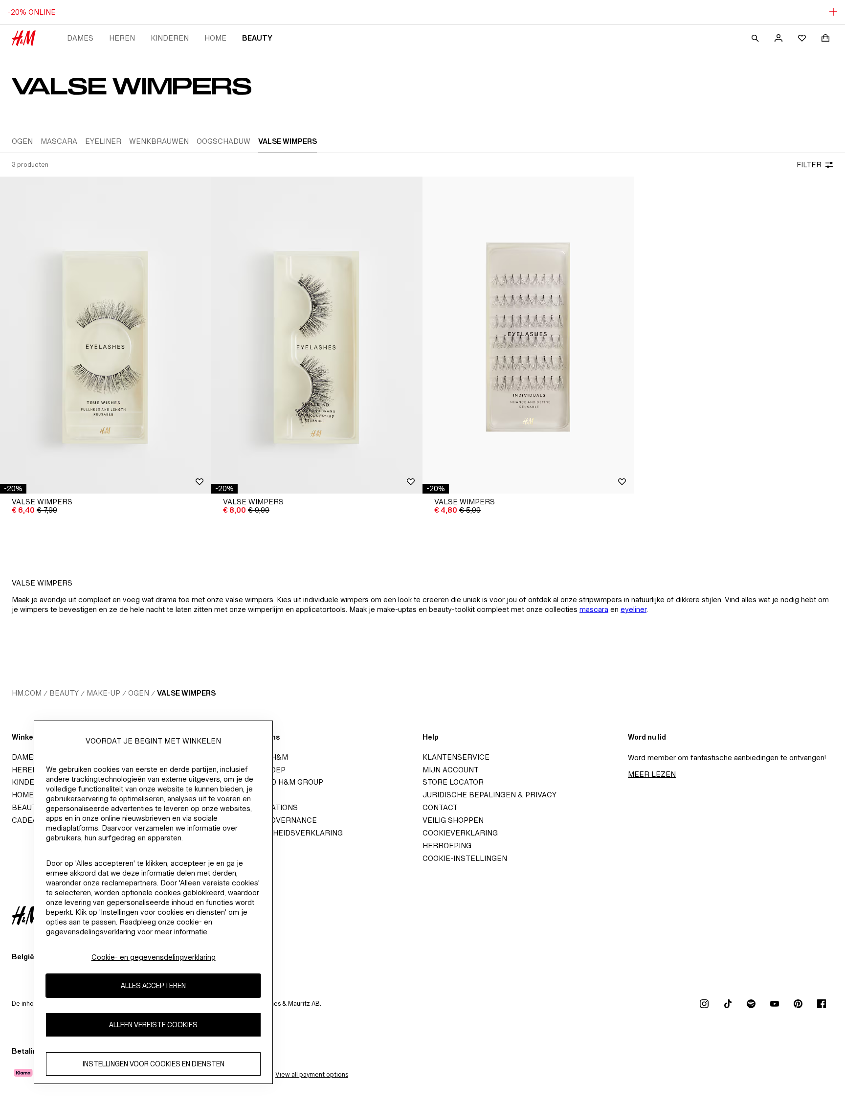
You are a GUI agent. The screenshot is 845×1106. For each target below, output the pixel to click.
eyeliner (633, 609)
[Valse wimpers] (105, 335)
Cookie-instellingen (464, 858)
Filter (809, 164)
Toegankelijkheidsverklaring (280, 833)
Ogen (138, 693)
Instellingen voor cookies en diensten (153, 1064)
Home (215, 38)
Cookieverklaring (460, 833)
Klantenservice (455, 757)
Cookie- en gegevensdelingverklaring (153, 957)
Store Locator (453, 782)
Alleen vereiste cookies (153, 1024)
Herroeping (446, 845)
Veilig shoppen (453, 820)
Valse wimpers (186, 693)
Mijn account (450, 770)
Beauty (257, 38)
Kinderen (170, 38)
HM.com (27, 693)
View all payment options (311, 1074)
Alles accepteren (153, 985)
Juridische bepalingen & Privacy (489, 794)
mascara (593, 609)
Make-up (103, 693)
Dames (80, 38)
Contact (440, 807)
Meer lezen (652, 774)
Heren (122, 38)
